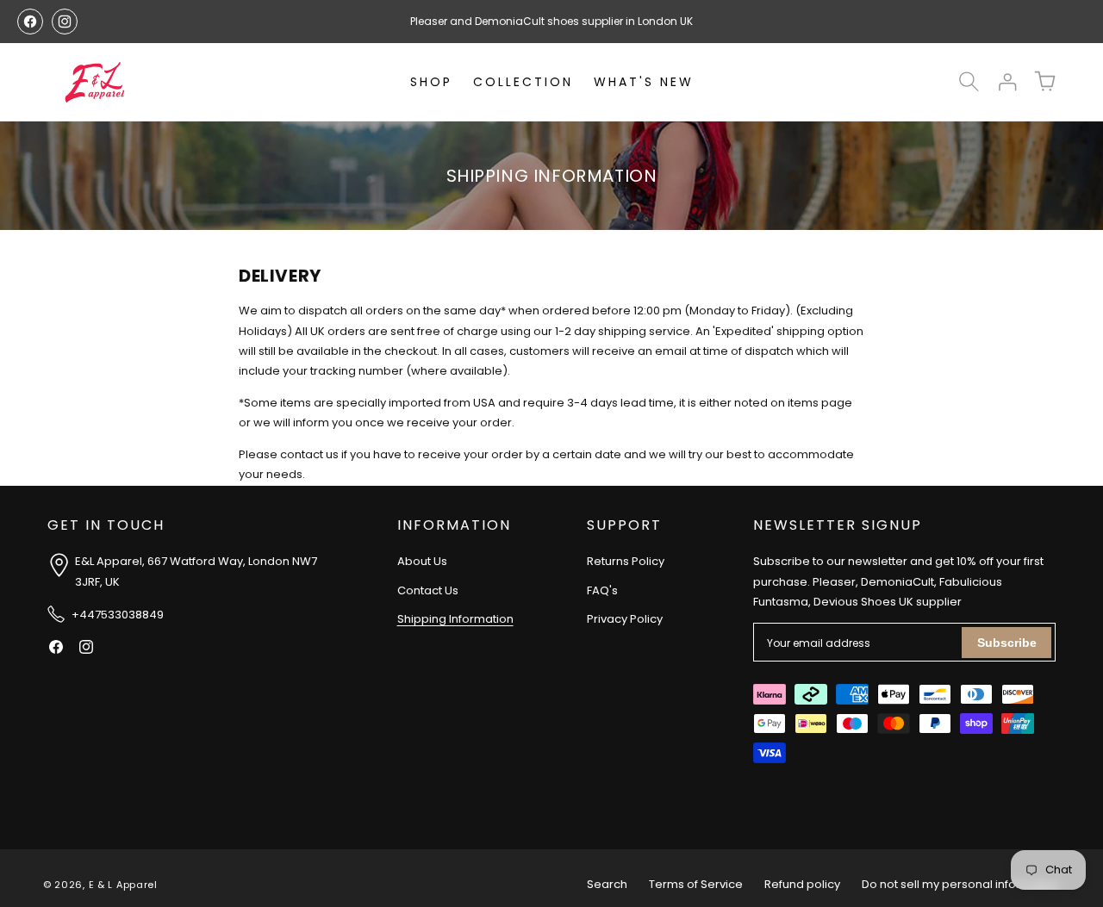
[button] (969, 82)
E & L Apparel (123, 884)
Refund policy (802, 884)
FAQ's (602, 590)
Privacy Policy (625, 620)
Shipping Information (455, 620)
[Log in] (1006, 82)
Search (607, 884)
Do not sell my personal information (961, 884)
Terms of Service (696, 884)
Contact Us (427, 590)
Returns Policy (625, 562)
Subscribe (1007, 642)
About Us (422, 562)
